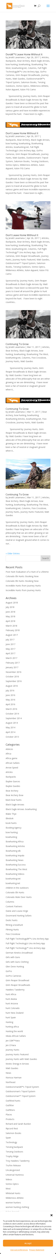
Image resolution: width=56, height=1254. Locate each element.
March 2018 (11, 625)
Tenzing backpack (14, 1147)
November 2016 (13, 672)
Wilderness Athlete (39, 85)
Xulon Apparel (12, 89)
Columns (32, 68)
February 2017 (13, 662)
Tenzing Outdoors (39, 161)
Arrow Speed (12, 767)
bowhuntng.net (13, 883)
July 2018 (10, 607)
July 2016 (10, 690)
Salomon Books (28, 82)
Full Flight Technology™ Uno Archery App (25, 948)
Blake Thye (11, 813)
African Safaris (13, 762)
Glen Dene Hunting (15, 966)
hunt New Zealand (14, 1012)
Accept (28, 1243)
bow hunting (12, 64)
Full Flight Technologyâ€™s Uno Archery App (27, 938)
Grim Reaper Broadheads (28, 75)
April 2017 (10, 653)
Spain (8, 1137)
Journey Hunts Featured (24, 259)
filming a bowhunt (14, 924)
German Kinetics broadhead (19, 952)
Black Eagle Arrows (40, 60)
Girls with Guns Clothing (17, 961)
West (8, 1188)
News (8, 1072)
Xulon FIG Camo (28, 89)
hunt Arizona (12, 1003)
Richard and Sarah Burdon (18, 1123)
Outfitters (10, 1110)
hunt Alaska (11, 999)
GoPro (9, 971)
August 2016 (12, 685)
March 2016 (11, 709)
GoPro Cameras (13, 975)
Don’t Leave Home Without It (22, 133)
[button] (51, 1215)
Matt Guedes (19, 78)
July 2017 (10, 639)
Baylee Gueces (13, 781)
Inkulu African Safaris (16, 1035)
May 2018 (10, 616)
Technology (11, 1142)
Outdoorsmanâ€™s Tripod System (22, 1086)
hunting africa (12, 1026)
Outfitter (10, 1105)
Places (9, 1114)
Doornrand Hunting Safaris (19, 915)
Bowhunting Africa (14, 841)
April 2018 (10, 621)
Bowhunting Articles (15, 418)
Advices (9, 749)
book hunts (11, 823)
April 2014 (10, 732)
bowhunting (24, 64)
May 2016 (10, 699)
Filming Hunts (12, 929)
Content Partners (14, 906)
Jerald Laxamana (17, 57)
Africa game (11, 758)
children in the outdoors (17, 887)
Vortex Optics (22, 85)
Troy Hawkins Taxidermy (18, 1160)
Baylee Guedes (13, 786)
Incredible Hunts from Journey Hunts (23, 585)
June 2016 (10, 695)
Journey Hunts (12, 361)
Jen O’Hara (11, 1045)
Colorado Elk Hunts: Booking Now (22, 576)
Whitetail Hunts (13, 1193)
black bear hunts (14, 799)
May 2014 (10, 727)
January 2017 (12, 667)
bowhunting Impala (15, 855)
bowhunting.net (19, 68)
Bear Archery (23, 60)
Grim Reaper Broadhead (17, 980)
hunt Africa (11, 994)
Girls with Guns (13, 957)
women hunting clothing (17, 1207)
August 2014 (12, 722)
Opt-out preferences (19, 1250)
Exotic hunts (11, 920)
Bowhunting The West (37, 354)
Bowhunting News (14, 860)
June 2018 (10, 611)
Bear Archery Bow (14, 795)
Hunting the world (14, 1031)
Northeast (11, 1082)
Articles (45, 57)
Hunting (9, 1022)
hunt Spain (11, 1017)
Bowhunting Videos (15, 874)
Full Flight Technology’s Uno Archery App (25, 943)
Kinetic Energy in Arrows (17, 1063)
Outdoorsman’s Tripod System (20, 1091)
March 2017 (11, 658)
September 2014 (14, 718)
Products (10, 1119)
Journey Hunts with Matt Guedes (21, 1059)
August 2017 (12, 634)
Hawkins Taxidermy (15, 989)
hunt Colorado (13, 1008)
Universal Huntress (15, 1174)
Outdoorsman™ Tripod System (21, 263)
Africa (8, 753)
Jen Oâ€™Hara (13, 1040)
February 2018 (13, 630)
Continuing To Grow (17, 344)
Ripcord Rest (12, 1128)
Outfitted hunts (13, 1100)
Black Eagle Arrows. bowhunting (21, 809)
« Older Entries (13, 553)
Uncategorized (13, 1170)
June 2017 (10, 644)
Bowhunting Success (16, 864)
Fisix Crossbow (39, 357)
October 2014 (12, 713)
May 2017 (10, 648)
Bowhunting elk (13, 850)
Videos (9, 1179)
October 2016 (12, 676)
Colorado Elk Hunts (15, 892)
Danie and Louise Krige (17, 910)
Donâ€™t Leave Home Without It (24, 54)
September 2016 (14, 681)
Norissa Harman (14, 1077)
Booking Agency (13, 827)
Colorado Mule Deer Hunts (19, 897)
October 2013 (12, 736)
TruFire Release (13, 1165)
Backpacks (11, 60)
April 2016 (10, 704)
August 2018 (12, 602)
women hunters (13, 1202)
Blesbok (9, 818)
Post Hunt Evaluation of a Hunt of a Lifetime (27, 571)
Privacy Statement (36, 1250)
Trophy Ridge (12, 1156)
